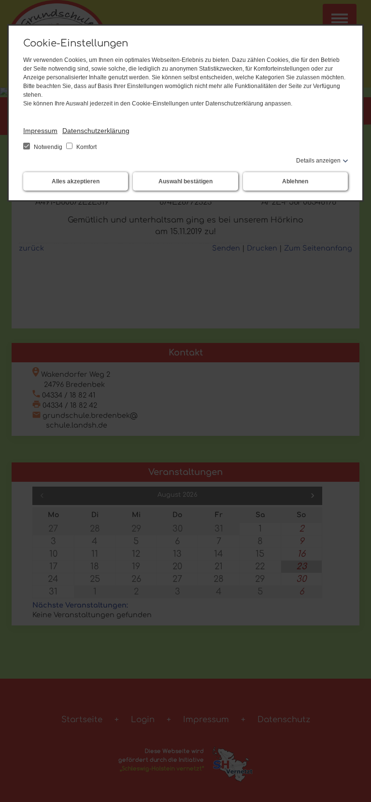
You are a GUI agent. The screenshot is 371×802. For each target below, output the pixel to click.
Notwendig (48, 147)
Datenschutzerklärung (95, 130)
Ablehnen (295, 181)
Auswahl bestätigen (185, 181)
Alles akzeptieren (76, 181)
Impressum (40, 130)
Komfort (86, 147)
